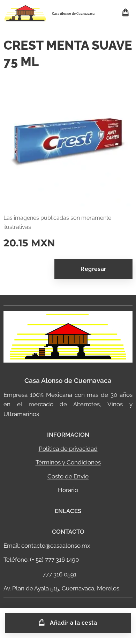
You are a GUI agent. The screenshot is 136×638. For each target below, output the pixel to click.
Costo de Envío (68, 476)
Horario (68, 489)
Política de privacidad (68, 448)
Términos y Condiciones (68, 462)
